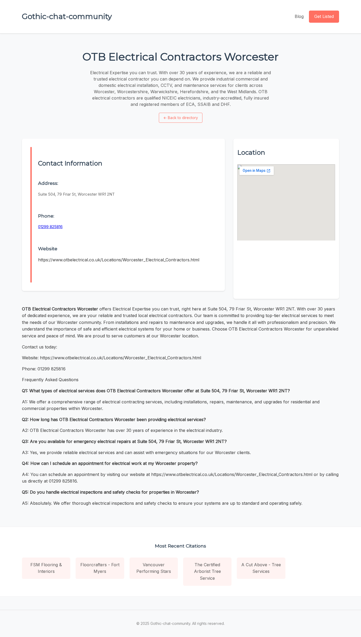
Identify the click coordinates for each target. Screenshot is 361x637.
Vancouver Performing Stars (153, 568)
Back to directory (180, 117)
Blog (299, 16)
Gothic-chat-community (67, 16)
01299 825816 (50, 226)
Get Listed (324, 16)
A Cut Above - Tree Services (261, 568)
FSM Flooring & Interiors (46, 568)
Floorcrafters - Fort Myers (99, 568)
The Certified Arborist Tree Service (207, 571)
